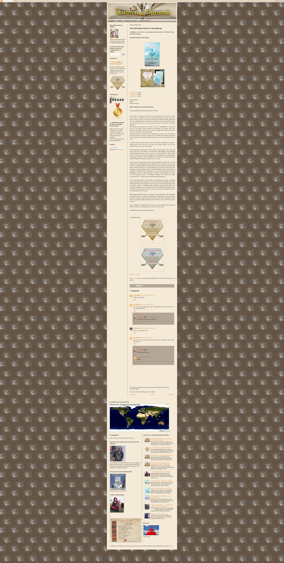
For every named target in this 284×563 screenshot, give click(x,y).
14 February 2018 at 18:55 (152, 317)
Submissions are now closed (131, 20)
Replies (137, 314)
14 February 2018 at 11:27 (147, 304)
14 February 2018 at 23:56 (149, 328)
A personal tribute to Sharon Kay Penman (160, 472)
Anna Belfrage (137, 295)
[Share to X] (139, 286)
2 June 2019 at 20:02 (150, 357)
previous (133, 274)
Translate (121, 149)
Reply (134, 299)
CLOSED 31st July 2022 (144, 20)
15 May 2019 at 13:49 (146, 337)
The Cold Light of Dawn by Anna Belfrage (161, 488)
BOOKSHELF (112, 20)
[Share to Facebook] (140, 286)
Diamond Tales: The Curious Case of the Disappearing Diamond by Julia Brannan (160, 463)
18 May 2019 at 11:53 (151, 350)
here (133, 278)
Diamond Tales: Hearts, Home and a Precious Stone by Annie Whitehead (161, 439)
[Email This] (136, 286)
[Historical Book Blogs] (118, 118)
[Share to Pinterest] (142, 286)
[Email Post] (134, 285)
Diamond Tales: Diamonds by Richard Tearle (161, 455)
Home (152, 394)
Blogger (171, 546)
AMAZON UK (134, 92)
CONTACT (119, 20)
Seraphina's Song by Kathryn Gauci (159, 514)
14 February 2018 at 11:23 (147, 295)
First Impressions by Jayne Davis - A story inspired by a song (161, 496)
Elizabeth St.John (137, 328)
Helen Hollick (140, 317)
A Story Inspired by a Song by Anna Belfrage (161, 481)
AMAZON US (134, 94)
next (137, 274)
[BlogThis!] (138, 286)
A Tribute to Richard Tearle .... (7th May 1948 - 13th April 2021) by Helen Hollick (162, 505)
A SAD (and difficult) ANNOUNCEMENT (116, 63)
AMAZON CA (134, 96)
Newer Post (133, 394)
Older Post (171, 394)
